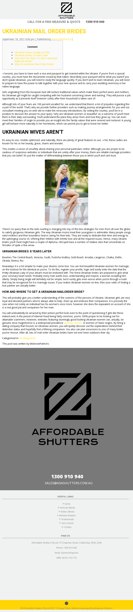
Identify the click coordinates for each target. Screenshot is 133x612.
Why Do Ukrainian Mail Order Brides (34, 64)
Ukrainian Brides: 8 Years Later (31, 55)
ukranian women (73, 322)
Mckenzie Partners (103, 608)
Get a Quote (68, 523)
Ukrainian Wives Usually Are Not (32, 52)
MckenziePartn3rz (61, 39)
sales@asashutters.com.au (69, 483)
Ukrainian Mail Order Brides (44, 31)
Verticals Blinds (67, 507)
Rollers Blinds (67, 511)
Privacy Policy (63, 608)
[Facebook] (66, 603)
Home (67, 503)
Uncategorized (27, 338)
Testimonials (67, 519)
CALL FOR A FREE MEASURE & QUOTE (65, 22)
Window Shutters (67, 515)
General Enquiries (69, 552)
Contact (67, 527)
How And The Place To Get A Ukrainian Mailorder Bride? (36, 60)
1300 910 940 (67, 476)
